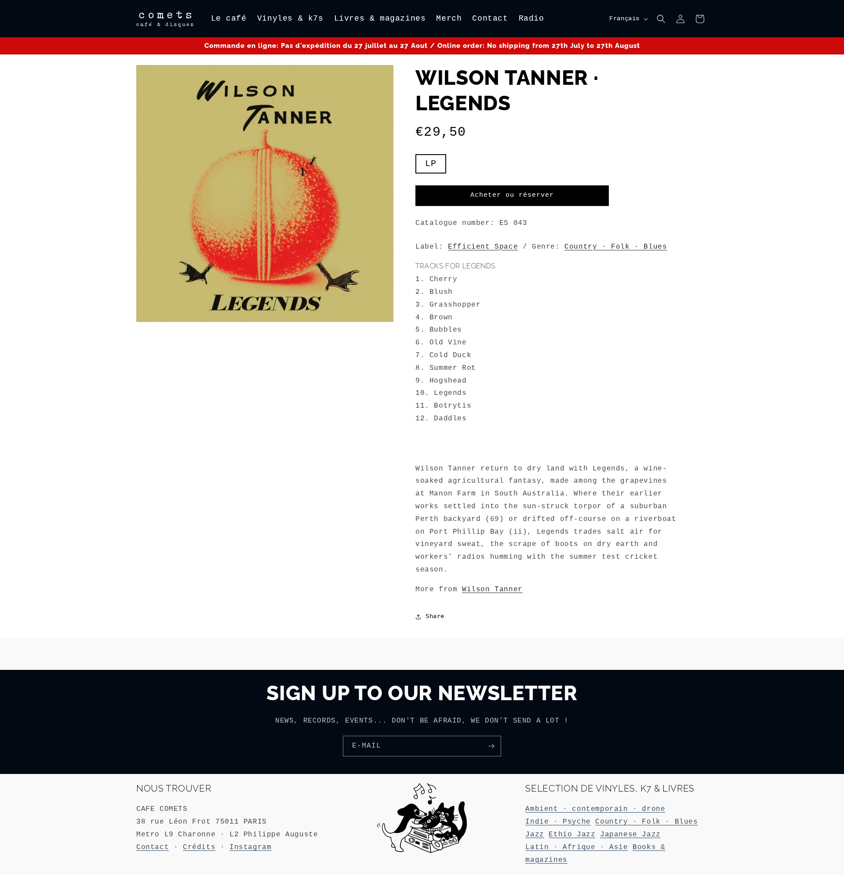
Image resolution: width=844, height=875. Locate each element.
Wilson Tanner (492, 589)
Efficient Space (483, 247)
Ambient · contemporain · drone (595, 809)
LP (431, 164)
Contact (152, 847)
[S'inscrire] (491, 746)
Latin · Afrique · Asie (576, 847)
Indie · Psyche (557, 822)
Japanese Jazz (630, 835)
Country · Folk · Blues (615, 247)
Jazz (534, 835)
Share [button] (435, 616)
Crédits (199, 847)
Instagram (250, 847)
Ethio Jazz (572, 835)
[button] (661, 19)
